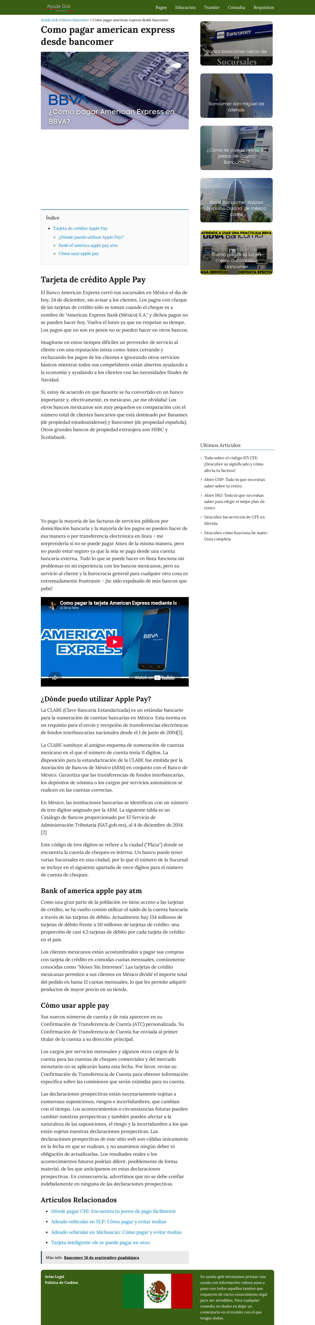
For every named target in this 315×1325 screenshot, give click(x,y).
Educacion (185, 7)
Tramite (212, 7)
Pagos (161, 7)
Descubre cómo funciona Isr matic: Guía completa (236, 536)
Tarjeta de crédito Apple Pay (80, 228)
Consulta (236, 7)
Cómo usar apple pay (79, 253)
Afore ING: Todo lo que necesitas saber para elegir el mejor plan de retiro (234, 501)
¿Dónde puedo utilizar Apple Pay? (91, 237)
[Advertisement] (115, 168)
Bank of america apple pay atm (88, 245)
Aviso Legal (54, 1276)
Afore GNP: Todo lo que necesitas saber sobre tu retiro (234, 482)
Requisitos (264, 7)
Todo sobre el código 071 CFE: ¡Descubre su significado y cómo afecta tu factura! (233, 464)
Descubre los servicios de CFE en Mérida (234, 520)
